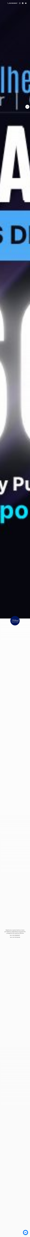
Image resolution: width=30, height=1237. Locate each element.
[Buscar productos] (27, 107)
